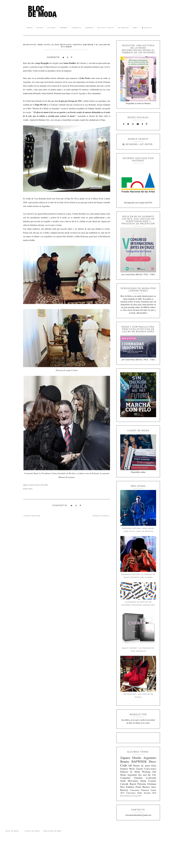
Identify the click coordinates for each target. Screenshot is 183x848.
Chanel (139, 768)
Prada (138, 786)
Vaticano (83, 63)
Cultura (51, 28)
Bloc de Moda (12, 831)
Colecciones (150, 768)
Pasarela (76, 28)
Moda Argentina (128, 774)
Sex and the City (147, 774)
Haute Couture (148, 780)
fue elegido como (55, 63)
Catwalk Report (128, 783)
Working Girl (149, 771)
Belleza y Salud (105, 28)
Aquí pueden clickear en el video (41, 202)
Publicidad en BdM (52, 831)
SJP (130, 765)
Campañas (125, 777)
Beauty (124, 761)
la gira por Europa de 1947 (70, 100)
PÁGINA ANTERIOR (32, 516)
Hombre (63, 28)
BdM (135, 28)
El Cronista (37, 485)
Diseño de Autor (141, 765)
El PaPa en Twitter (27, 489)
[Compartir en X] (63, 57)
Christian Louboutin (145, 777)
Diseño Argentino (144, 758)
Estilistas (130, 786)
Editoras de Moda (130, 771)
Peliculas (141, 783)
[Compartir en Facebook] (67, 57)
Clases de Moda (32, 831)
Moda (29, 28)
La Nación (30, 485)
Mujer (40, 28)
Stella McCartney (129, 780)
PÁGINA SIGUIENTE (101, 516)
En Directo (123, 28)
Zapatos (89, 28)
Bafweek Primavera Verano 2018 (130, 796)
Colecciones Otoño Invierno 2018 (141, 792)
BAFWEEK (139, 761)
